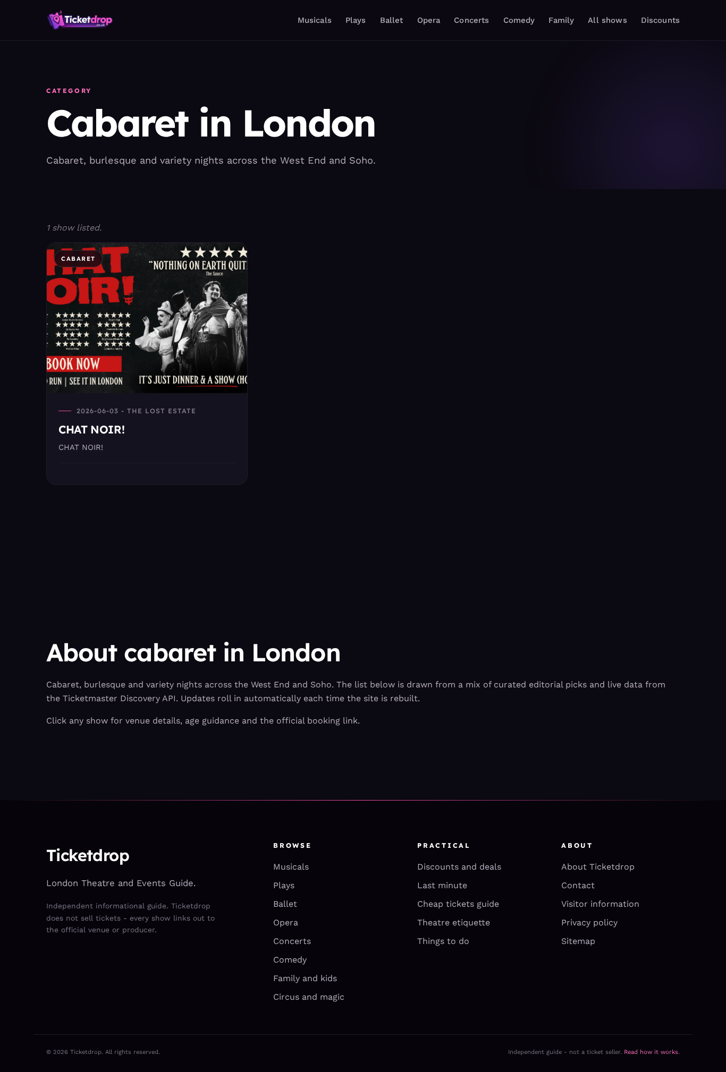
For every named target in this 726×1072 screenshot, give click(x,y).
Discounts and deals (459, 867)
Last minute (442, 885)
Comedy (519, 20)
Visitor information (600, 904)
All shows (607, 20)
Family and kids (305, 978)
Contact (578, 885)
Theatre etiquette (453, 922)
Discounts (660, 20)
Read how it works (651, 1052)
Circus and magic (308, 997)
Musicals (315, 20)
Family (561, 20)
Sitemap (578, 941)
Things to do (443, 941)
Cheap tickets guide (458, 904)
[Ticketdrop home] (79, 20)
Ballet (391, 20)
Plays (355, 20)
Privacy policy (589, 922)
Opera (429, 20)
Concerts (471, 20)
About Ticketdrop (598, 867)
